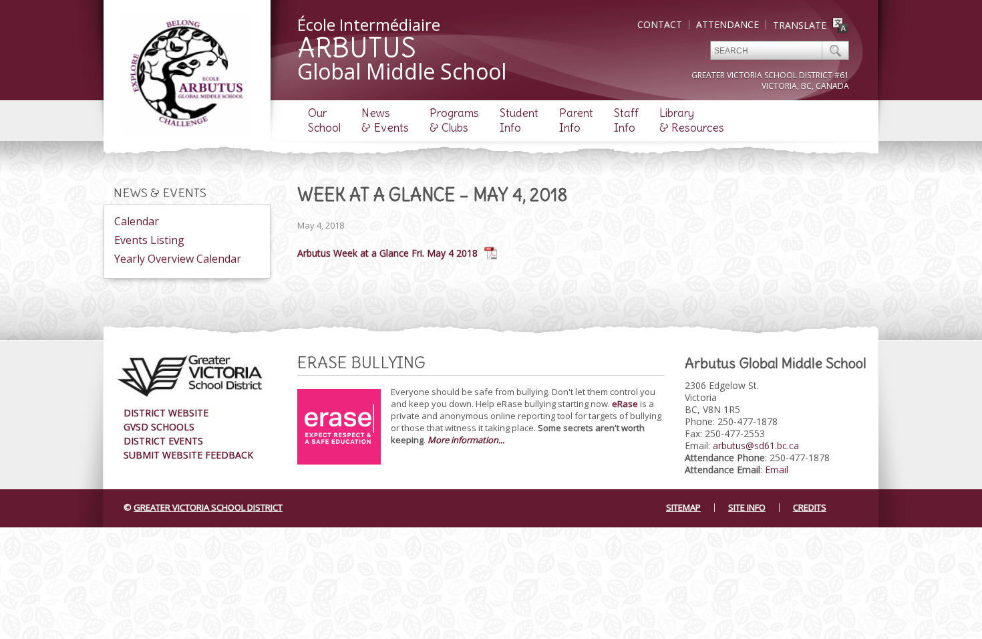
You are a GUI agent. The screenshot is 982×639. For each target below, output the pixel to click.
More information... (466, 440)
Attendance (727, 24)
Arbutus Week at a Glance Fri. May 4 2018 (387, 253)
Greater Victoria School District (208, 507)
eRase (625, 404)
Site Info (747, 507)
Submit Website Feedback (188, 455)
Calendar (136, 221)
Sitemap (683, 507)
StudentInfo (519, 120)
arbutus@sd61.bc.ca (756, 445)
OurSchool (324, 120)
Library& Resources (691, 120)
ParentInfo (576, 120)
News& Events (385, 120)
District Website (166, 412)
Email (776, 469)
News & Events (160, 193)
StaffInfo (626, 120)
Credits (809, 507)
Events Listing (149, 240)
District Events (163, 440)
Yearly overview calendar (177, 258)
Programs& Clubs (454, 120)
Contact (659, 24)
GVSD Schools (159, 426)
